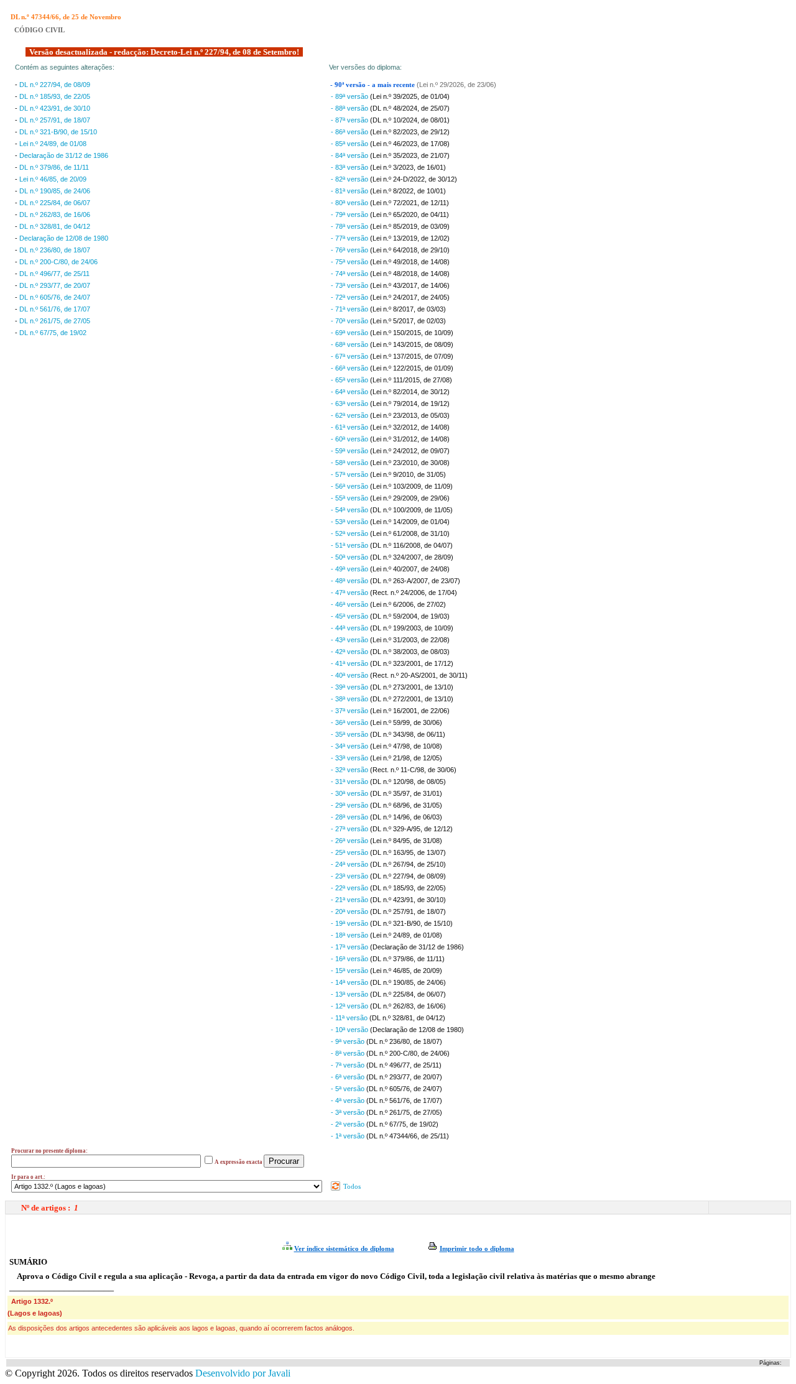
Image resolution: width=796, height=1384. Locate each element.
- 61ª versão (350, 427)
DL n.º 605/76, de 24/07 (54, 297)
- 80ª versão (350, 202)
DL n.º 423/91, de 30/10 (54, 108)
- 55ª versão (350, 498)
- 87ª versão (350, 120)
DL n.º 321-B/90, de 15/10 (58, 132)
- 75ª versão (350, 261)
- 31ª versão (350, 781)
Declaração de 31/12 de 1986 (63, 155)
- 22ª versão (350, 888)
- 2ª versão (348, 1124)
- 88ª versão (350, 108)
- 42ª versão (350, 651)
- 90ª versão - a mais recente (373, 84)
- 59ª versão (350, 450)
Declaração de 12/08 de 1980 (63, 238)
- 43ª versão (350, 640)
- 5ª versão (348, 1088)
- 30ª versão (350, 793)
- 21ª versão (350, 899)
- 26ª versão (350, 840)
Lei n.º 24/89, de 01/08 (52, 143)
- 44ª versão (350, 628)
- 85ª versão (350, 143)
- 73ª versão (350, 285)
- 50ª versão (350, 557)
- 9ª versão (348, 1041)
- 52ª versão (350, 533)
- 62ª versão (350, 415)
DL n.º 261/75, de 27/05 (54, 321)
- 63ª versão (350, 403)
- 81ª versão (350, 191)
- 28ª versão (350, 817)
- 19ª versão (350, 923)
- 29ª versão (350, 805)
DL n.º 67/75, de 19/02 (52, 332)
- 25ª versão (350, 852)
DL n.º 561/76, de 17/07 (54, 309)
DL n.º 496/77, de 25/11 (54, 273)
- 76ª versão (350, 250)
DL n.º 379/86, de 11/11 (54, 167)
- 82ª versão (350, 179)
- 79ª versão (350, 214)
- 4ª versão (348, 1100)
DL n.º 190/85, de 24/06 (54, 191)
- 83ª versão (350, 167)
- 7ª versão (348, 1065)
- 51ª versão (350, 545)
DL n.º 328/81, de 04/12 (54, 226)
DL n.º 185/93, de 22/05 (54, 96)
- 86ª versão (350, 132)
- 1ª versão (348, 1136)
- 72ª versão (350, 297)
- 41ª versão (350, 663)
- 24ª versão (350, 864)
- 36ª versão (350, 722)
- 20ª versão (350, 911)
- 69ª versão (350, 332)
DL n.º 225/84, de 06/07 (54, 202)
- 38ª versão (350, 699)
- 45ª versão (350, 616)
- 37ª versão (350, 710)
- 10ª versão (350, 1029)
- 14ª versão (350, 982)
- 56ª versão (350, 486)
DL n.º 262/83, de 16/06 (54, 214)
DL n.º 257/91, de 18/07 (54, 120)
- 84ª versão (350, 155)
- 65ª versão (350, 380)
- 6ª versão (348, 1077)
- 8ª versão (348, 1053)
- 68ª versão (350, 344)
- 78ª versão (350, 226)
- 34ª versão (350, 746)
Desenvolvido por (242, 1373)
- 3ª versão (348, 1112)
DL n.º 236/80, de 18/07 (54, 250)
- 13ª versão (350, 994)
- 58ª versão (350, 462)
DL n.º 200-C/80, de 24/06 (58, 261)
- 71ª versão (350, 309)
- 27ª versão (350, 829)
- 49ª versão (350, 569)
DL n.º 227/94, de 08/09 (54, 84)
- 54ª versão (350, 510)
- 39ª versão (350, 687)
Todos (351, 1186)
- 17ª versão (350, 947)
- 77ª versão (350, 238)
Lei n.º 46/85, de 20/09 (52, 179)
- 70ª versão (350, 321)
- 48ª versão (350, 580)
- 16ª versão (350, 958)
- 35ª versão (350, 734)
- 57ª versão (350, 474)
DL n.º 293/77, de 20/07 (54, 285)
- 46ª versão (350, 604)
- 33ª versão (350, 758)
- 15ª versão (350, 970)
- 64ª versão (350, 391)
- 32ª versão (350, 769)
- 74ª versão (350, 273)
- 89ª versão (350, 96)
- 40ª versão (350, 675)
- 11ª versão (350, 1018)
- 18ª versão (350, 935)
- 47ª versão (350, 592)
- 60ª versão (350, 439)
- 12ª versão (350, 1006)
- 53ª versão (350, 521)
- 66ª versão (350, 368)
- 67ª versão (350, 356)
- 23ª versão (350, 876)
